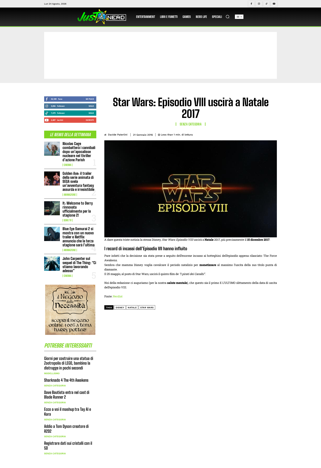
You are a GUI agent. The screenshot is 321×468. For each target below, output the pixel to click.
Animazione (70, 194)
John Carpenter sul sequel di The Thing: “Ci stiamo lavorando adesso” (79, 264)
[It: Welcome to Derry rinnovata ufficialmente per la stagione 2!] (52, 208)
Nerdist (118, 296)
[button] (228, 17)
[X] (250, 134)
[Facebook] (251, 4)
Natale (132, 307)
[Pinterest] (257, 134)
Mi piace (90, 99)
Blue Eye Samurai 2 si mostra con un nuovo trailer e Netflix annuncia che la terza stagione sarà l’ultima (78, 236)
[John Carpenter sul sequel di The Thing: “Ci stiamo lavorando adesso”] (52, 264)
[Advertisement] (160, 55)
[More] (273, 134)
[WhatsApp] (265, 134)
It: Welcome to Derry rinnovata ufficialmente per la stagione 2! (78, 209)
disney (120, 307)
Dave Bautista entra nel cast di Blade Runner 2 (66, 395)
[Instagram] (259, 4)
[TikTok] (266, 4)
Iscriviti (90, 120)
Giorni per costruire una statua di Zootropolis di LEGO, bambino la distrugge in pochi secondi (68, 363)
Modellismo (52, 373)
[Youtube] (274, 4)
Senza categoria (55, 385)
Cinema (67, 165)
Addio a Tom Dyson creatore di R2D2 (66, 429)
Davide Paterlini (117, 134)
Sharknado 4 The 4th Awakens (66, 380)
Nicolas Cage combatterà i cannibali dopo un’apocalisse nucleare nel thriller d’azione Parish (79, 151)
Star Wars (147, 307)
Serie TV (67, 220)
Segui (91, 106)
